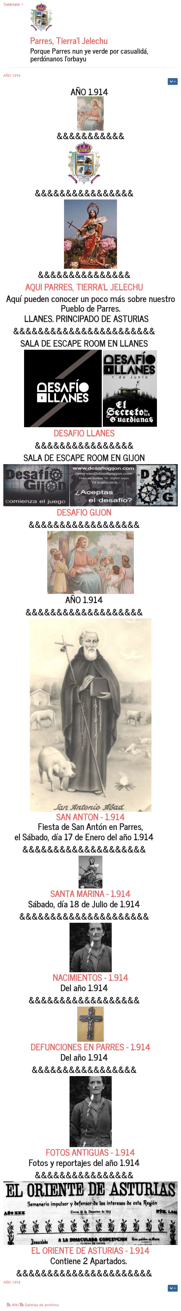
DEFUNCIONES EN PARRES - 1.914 (91, 1046)
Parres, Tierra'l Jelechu (69, 40)
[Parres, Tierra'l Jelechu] (41, 17)
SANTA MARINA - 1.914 (91, 893)
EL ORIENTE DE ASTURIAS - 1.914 (90, 1250)
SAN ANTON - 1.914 (90, 816)
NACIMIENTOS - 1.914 (90, 977)
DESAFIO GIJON (84, 512)
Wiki (15, 1305)
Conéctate (12, 4)
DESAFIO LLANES (84, 432)
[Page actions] (173, 81)
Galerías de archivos (41, 1305)
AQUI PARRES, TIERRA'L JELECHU (84, 286)
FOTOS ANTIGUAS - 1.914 (90, 1152)
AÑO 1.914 (11, 75)
